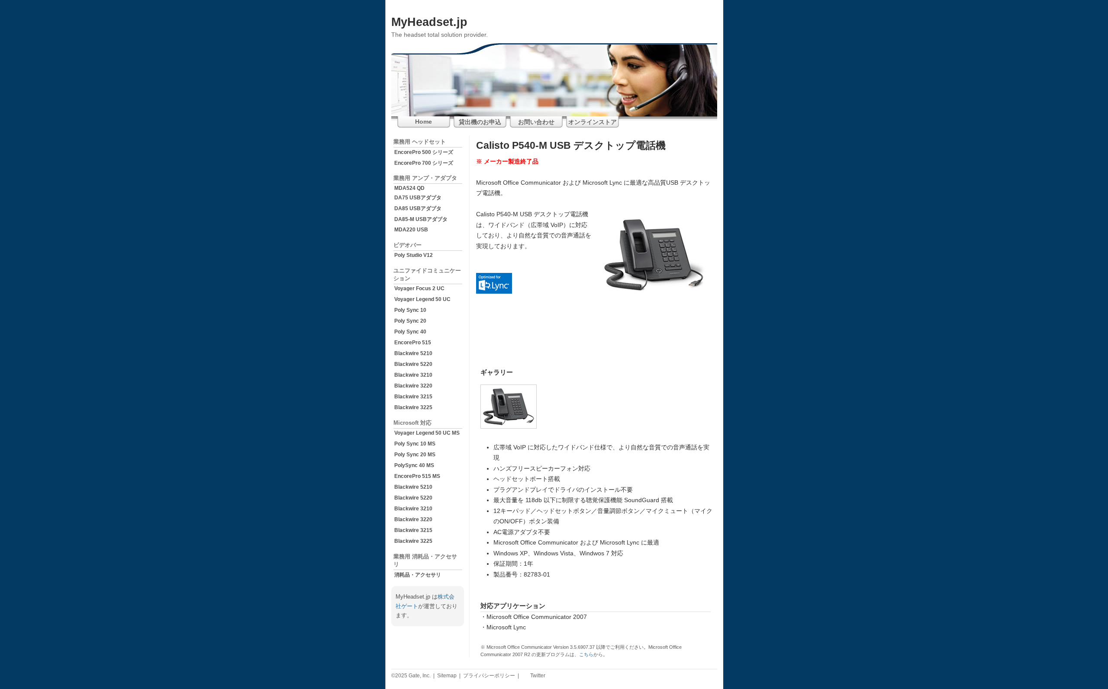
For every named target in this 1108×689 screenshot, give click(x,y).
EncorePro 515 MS (417, 476)
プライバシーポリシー (489, 676)
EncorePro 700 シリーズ (423, 163)
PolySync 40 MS (414, 465)
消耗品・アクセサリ (417, 575)
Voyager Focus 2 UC (419, 288)
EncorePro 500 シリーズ (423, 152)
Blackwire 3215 (413, 397)
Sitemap (447, 676)
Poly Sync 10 (410, 310)
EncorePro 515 (412, 343)
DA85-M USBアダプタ (421, 219)
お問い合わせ (536, 122)
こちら (586, 654)
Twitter (537, 676)
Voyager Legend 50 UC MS (427, 433)
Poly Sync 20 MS (414, 455)
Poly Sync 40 (410, 332)
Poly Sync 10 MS (414, 444)
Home (423, 122)
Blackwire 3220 (413, 386)
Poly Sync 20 (410, 321)
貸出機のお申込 (480, 122)
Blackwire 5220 (413, 364)
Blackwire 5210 (413, 353)
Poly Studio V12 (413, 255)
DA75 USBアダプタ (417, 198)
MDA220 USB (411, 230)
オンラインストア (592, 122)
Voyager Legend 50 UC (422, 299)
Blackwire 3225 (413, 407)
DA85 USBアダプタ (417, 208)
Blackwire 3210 (413, 375)
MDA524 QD (409, 188)
